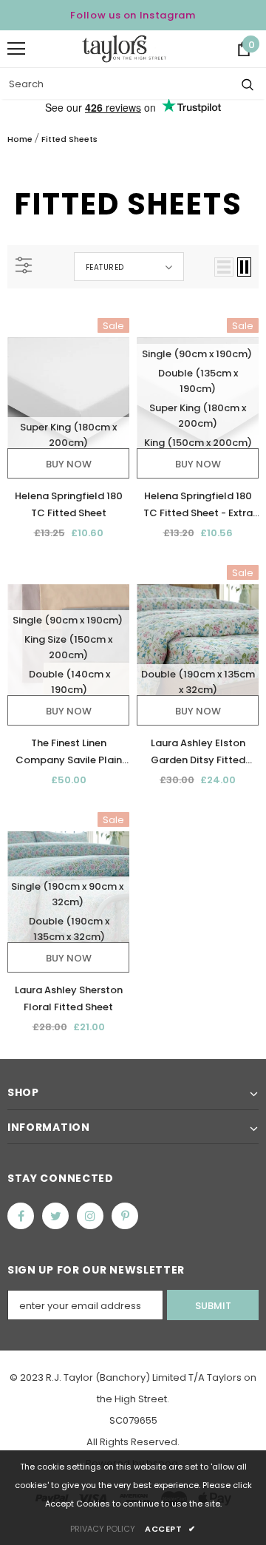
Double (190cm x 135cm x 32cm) (198, 682)
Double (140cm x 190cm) (69, 682)
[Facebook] (20, 1216)
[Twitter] (55, 1216)
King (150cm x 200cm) (198, 443)
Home (20, 139)
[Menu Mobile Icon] (16, 49)
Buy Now (69, 464)
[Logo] (124, 49)
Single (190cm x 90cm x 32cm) (67, 894)
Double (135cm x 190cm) (198, 381)
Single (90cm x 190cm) (197, 354)
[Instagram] (90, 1216)
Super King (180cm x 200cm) (68, 435)
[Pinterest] (125, 1216)
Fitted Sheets (69, 139)
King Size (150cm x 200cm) (68, 647)
